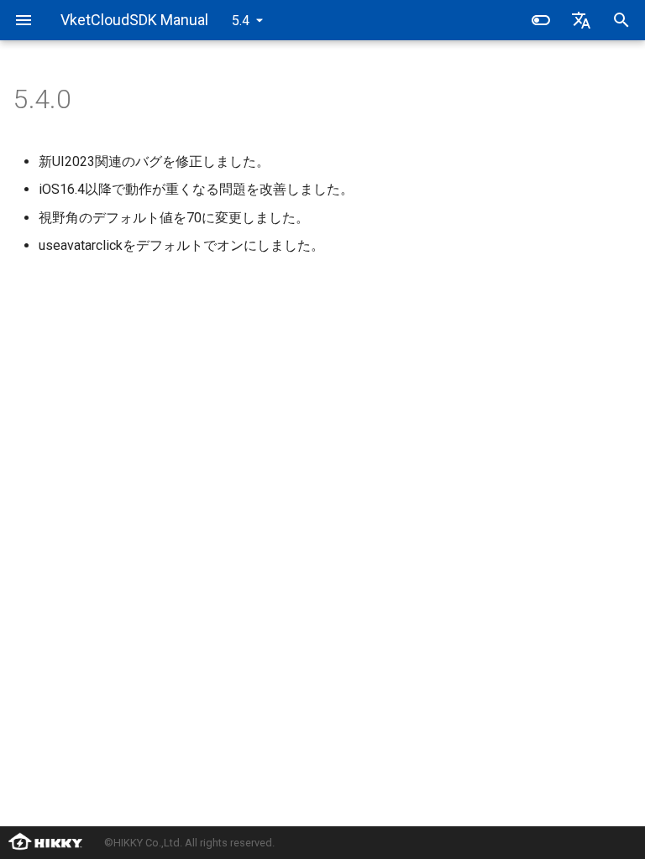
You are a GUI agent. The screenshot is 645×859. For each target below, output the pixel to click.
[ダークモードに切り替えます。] (541, 20)
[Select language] (581, 20)
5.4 (240, 21)
